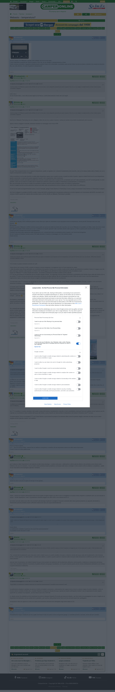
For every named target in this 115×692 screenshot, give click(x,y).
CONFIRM (45, 398)
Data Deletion (48, 404)
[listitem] (57, 318)
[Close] (86, 288)
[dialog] (57, 346)
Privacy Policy (67, 404)
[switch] (78, 322)
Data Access (57, 404)
